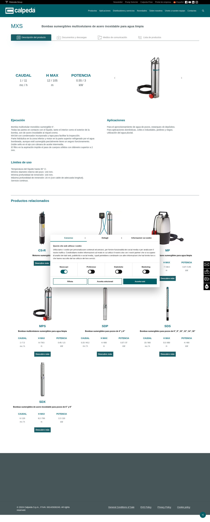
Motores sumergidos (42, 255)
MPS (42, 326)
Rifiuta (70, 281)
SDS (167, 326)
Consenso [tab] (68, 238)
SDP (105, 326)
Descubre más (42, 263)
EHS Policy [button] (145, 507)
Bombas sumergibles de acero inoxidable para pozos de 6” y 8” (42, 407)
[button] (31, 37)
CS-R (42, 250)
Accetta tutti (140, 281)
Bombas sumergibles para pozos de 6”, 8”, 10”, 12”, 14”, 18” (167, 331)
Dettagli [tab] (105, 238)
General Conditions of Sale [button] (121, 507)
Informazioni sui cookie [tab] (141, 238)
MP (167, 250)
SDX (42, 401)
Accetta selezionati (105, 281)
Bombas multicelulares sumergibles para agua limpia (167, 255)
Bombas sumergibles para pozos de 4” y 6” (105, 331)
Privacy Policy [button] (164, 507)
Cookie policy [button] (183, 507)
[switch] (91, 272)
